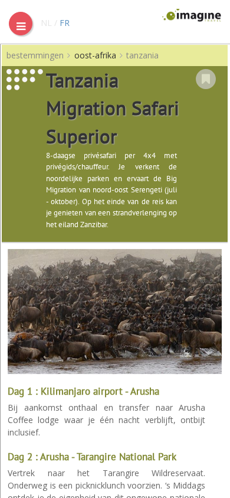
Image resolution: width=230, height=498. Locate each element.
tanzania (142, 55)
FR (65, 22)
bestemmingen (35, 55)
